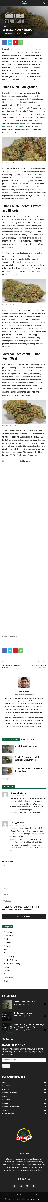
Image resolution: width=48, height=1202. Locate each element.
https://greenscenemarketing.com (24, 694)
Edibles (7, 949)
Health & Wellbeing (12, 963)
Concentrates (9, 935)
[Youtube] (33, 1186)
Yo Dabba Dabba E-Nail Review (11, 666)
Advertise (23, 1195)
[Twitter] (27, 1186)
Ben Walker (8, 33)
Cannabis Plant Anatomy (24, 1001)
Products (8, 974)
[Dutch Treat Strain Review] (8, 749)
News (6, 967)
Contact (31, 1195)
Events (7, 953)
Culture (7, 946)
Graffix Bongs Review (23, 1013)
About (16, 1195)
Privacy (38, 1195)
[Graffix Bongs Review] (7, 1016)
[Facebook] (14, 1186)
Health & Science (11, 960)
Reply (12, 815)
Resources (8, 977)
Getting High (9, 956)
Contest (7, 939)
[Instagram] (21, 1186)
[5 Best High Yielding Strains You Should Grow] (8, 771)
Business (8, 932)
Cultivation (8, 942)
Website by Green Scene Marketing (31, 1199)
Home (9, 1195)
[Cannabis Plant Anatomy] (7, 1004)
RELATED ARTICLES (11, 740)
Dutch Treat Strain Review (26, 746)
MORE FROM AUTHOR (29, 740)
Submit (6, 1066)
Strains (5, 26)
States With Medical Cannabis (38, 666)
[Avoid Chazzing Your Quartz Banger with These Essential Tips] (7, 1028)
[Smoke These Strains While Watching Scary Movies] (8, 760)
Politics (7, 970)
